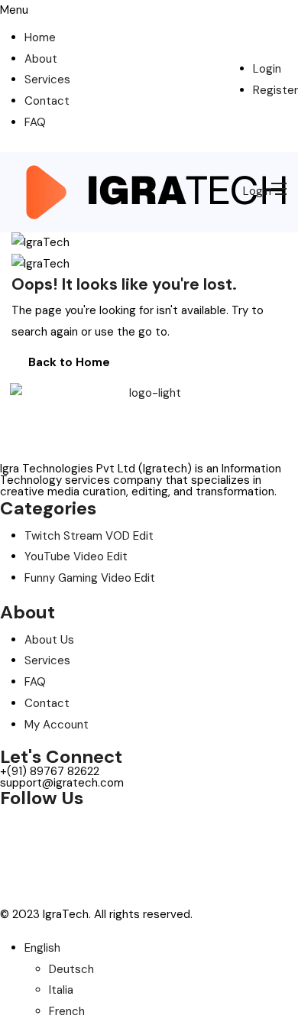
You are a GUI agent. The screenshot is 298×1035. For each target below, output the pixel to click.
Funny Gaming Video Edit (89, 578)
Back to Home (69, 362)
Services (47, 79)
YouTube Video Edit (76, 556)
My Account (56, 724)
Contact (47, 101)
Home (40, 37)
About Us (49, 639)
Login (267, 68)
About (40, 59)
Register (275, 90)
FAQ (35, 122)
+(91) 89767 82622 (49, 771)
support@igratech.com (62, 782)
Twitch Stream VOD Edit (89, 535)
